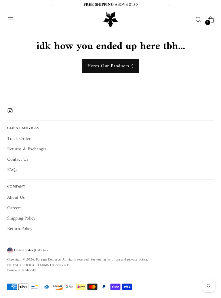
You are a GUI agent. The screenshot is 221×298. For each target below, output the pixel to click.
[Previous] (52, 5)
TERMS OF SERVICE (53, 265)
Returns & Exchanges (27, 149)
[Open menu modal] (10, 19)
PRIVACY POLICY (21, 265)
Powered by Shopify (21, 270)
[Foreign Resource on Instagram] (10, 112)
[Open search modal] (198, 19)
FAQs (12, 170)
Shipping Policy (21, 218)
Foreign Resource (48, 259)
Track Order (19, 139)
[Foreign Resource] (110, 19)
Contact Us (17, 159)
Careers (14, 208)
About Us (16, 198)
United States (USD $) (29, 250)
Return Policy (19, 229)
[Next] (168, 5)
